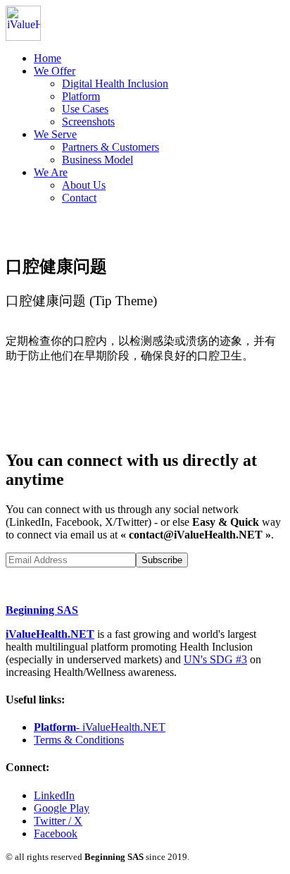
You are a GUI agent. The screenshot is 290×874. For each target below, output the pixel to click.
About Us (84, 185)
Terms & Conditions (79, 740)
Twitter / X (58, 821)
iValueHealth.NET (50, 634)
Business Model (97, 160)
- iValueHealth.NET (99, 727)
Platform (81, 96)
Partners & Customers (110, 147)
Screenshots (88, 122)
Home (47, 58)
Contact (79, 198)
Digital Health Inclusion (115, 84)
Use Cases (85, 109)
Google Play (61, 808)
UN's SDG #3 (215, 659)
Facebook (55, 833)
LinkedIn (54, 795)
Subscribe (161, 560)
